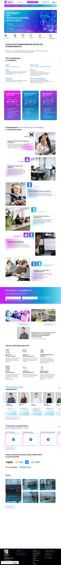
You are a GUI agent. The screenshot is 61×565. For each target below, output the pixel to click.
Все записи (10, 507)
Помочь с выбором (45, 297)
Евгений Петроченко (47, 405)
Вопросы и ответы (35, 5)
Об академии (45, 5)
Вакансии (35, 558)
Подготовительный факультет (21, 551)
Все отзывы (10, 448)
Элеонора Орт (21, 405)
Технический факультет (22, 553)
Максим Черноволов (9, 405)
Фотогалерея (36, 560)
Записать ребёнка (32, 2)
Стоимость (17, 5)
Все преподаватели (13, 418)
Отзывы (34, 557)
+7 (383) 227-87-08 (45, 1)
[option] (30, 21)
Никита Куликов (58, 405)
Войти (56, 2)
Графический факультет (22, 554)
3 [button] (31, 31)
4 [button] (33, 31)
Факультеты (8, 5)
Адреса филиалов (48, 555)
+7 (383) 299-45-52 (45, 2)
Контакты (53, 5)
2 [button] (29, 31)
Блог (34, 562)
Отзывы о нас (49, 324)
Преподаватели (25, 5)
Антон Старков (33, 405)
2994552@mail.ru (49, 553)
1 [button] (27, 31)
